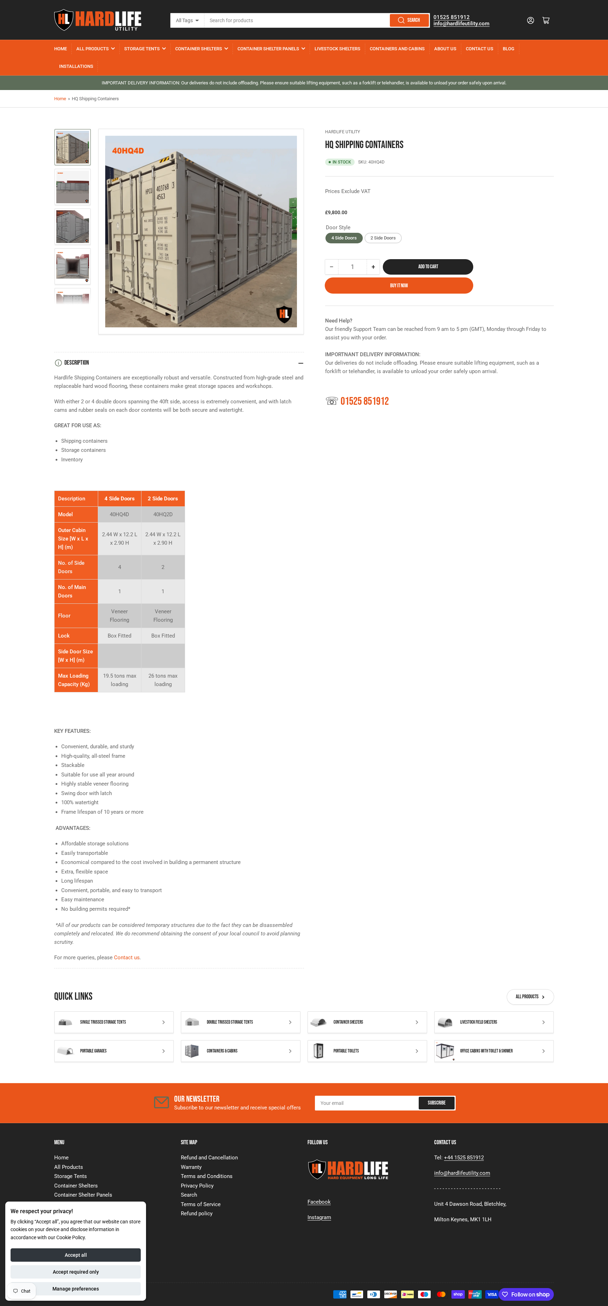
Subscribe (436, 1103)
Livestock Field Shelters (478, 1022)
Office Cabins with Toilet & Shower (486, 1051)
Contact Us (479, 48)
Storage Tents (142, 48)
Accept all (76, 1255)
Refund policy (197, 1213)
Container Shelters (198, 48)
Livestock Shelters (337, 48)
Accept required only (76, 1272)
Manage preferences (75, 1289)
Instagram (319, 1217)
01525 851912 (451, 17)
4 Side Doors (344, 238)
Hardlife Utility (342, 131)
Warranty (191, 1167)
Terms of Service (201, 1204)
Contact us (127, 957)
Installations (76, 66)
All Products (92, 48)
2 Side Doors (383, 238)
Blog (508, 48)
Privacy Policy (197, 1186)
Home (60, 48)
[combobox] (317, 20)
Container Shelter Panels (268, 48)
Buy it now (399, 285)
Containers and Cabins (397, 48)
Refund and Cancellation (209, 1157)
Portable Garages (93, 1051)
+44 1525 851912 (464, 1157)
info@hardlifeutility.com (461, 23)
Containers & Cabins (222, 1051)
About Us (445, 48)
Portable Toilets (346, 1051)
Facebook (319, 1202)
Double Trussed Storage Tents (230, 1022)
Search (413, 20)
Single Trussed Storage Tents (103, 1022)
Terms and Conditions (207, 1176)
